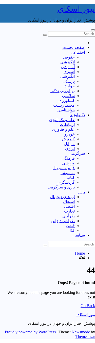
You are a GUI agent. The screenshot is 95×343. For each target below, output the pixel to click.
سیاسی (78, 235)
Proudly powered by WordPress (31, 332)
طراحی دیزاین (63, 221)
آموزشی (68, 67)
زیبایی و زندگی (62, 91)
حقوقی (69, 57)
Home (80, 253)
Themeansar (85, 336)
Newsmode (81, 332)
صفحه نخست (73, 47)
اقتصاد (69, 206)
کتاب (70, 177)
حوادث (69, 86)
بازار (81, 192)
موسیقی (68, 172)
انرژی (70, 148)
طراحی (68, 216)
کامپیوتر (68, 139)
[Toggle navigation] (93, 30)
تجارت (69, 211)
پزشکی (69, 81)
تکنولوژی (77, 115)
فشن (70, 225)
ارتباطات (67, 124)
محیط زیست (64, 105)
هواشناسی (66, 110)
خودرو (69, 134)
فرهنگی (68, 158)
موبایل (69, 144)
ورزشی (68, 163)
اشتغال (69, 201)
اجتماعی (78, 52)
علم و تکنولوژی (62, 120)
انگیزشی (67, 62)
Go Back (88, 305)
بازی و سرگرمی (61, 187)
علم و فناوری (63, 129)
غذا (72, 230)
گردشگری (66, 182)
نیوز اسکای (76, 8)
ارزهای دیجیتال (62, 197)
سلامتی (68, 95)
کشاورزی (67, 100)
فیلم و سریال (63, 168)
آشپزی (69, 71)
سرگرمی (77, 153)
